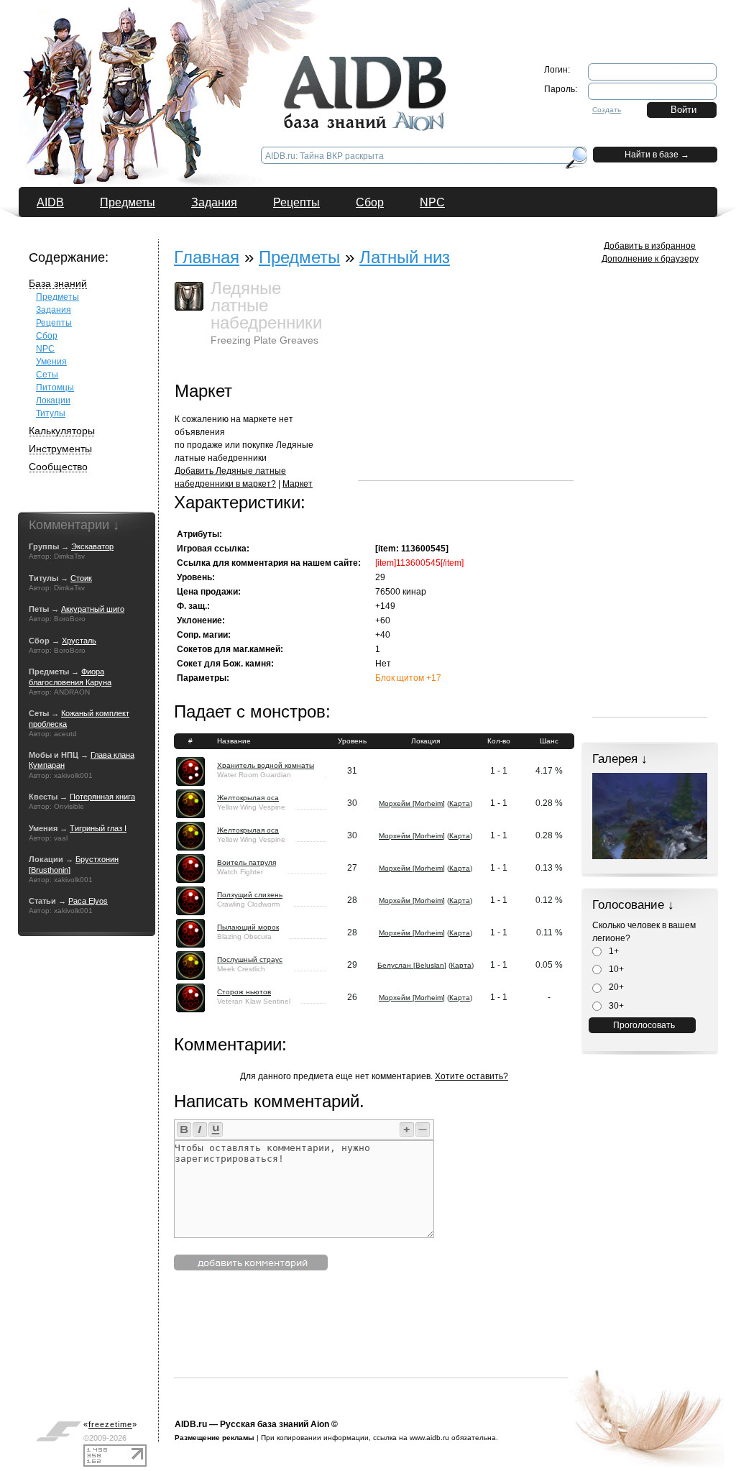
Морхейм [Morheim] (412, 803)
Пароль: (560, 89)
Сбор (370, 202)
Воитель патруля (246, 862)
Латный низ (404, 257)
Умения (51, 362)
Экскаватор (92, 546)
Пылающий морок (248, 927)
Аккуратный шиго (92, 609)
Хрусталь (79, 640)
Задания (214, 202)
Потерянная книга (102, 796)
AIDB (50, 202)
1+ (613, 951)
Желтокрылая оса (248, 798)
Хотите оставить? (471, 1076)
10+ (615, 969)
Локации (53, 400)
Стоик (81, 578)
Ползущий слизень (249, 895)
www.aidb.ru (429, 1438)
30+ (615, 1006)
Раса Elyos (88, 901)
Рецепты (296, 202)
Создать (606, 110)
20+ (615, 987)
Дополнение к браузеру (650, 259)
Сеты (47, 375)
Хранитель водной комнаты (265, 765)
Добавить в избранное (650, 246)
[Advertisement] (466, 390)
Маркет (297, 484)
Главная (206, 257)
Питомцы (55, 387)
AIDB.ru (191, 1424)
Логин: (557, 70)
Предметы (127, 202)
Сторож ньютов (244, 992)
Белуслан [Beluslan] (411, 965)
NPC (432, 202)
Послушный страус (249, 959)
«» (110, 1424)
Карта (459, 803)
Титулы (50, 413)
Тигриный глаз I (98, 828)
